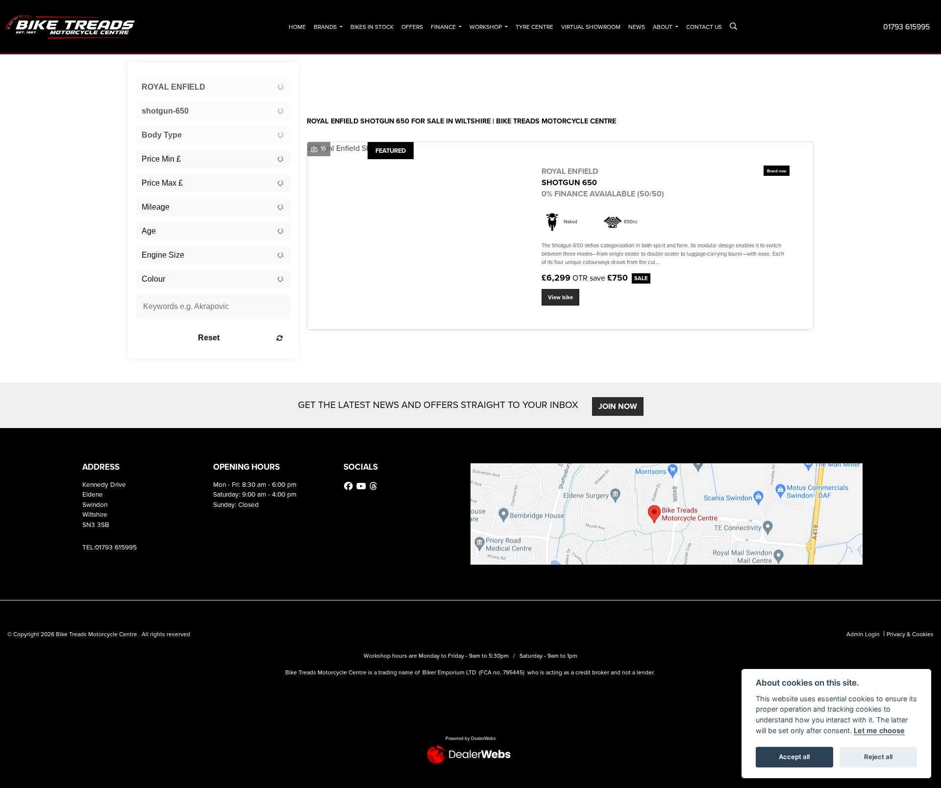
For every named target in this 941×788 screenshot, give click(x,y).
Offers (412, 27)
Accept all (794, 757)
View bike (560, 297)
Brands (326, 27)
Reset (209, 338)
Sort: (322, 72)
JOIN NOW (617, 406)
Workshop (486, 27)
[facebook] (350, 486)
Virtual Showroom (590, 27)
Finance (444, 27)
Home (297, 27)
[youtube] (362, 486)
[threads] (374, 486)
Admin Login (863, 634)
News (636, 27)
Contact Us (704, 27)
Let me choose (879, 730)
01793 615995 (906, 26)
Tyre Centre (534, 27)
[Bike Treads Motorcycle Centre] (71, 26)
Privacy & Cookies (910, 634)
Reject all (878, 757)
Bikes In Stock (372, 27)
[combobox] (213, 87)
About (663, 27)
